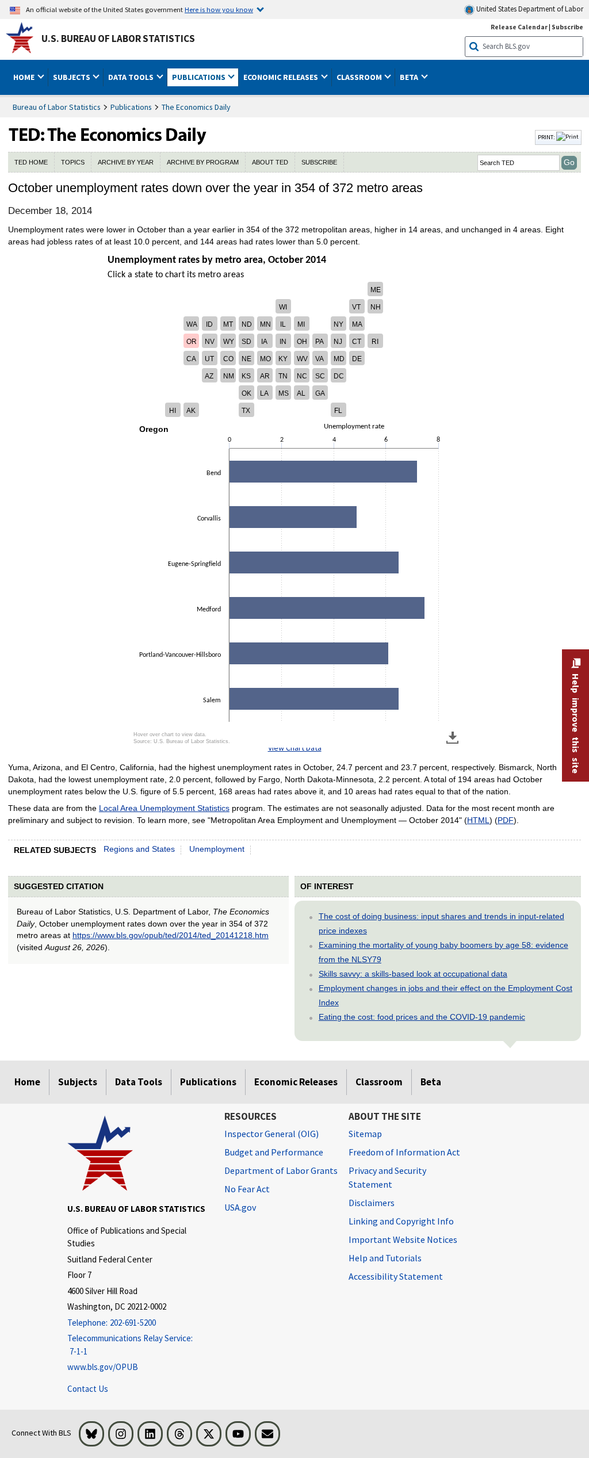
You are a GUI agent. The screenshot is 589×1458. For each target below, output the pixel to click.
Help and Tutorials (385, 1258)
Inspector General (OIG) (271, 1133)
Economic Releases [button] (281, 77)
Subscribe (567, 26)
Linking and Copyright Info (401, 1221)
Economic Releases (296, 1082)
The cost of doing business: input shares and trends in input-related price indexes (441, 923)
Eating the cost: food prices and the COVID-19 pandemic (422, 1016)
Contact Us (87, 1388)
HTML (478, 820)
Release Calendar (519, 26)
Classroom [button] (360, 77)
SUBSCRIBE (319, 162)
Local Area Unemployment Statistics (164, 808)
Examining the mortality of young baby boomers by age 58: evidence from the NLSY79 (443, 952)
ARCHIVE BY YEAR (126, 162)
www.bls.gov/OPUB (102, 1366)
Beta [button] (410, 77)
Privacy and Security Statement (387, 1177)
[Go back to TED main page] (270, 137)
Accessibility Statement (396, 1276)
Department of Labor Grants (281, 1170)
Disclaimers (372, 1202)
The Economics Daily (196, 107)
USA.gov (240, 1207)
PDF (506, 820)
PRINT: (547, 137)
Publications (131, 107)
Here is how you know (219, 9)
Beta (430, 1082)
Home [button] (24, 77)
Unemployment (216, 849)
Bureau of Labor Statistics (57, 107)
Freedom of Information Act (404, 1152)
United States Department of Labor (529, 9)
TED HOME (31, 162)
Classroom (379, 1082)
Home (27, 1082)
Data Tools (138, 1082)
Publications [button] (199, 77)
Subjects (77, 1082)
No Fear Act (247, 1189)
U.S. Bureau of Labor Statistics (118, 38)
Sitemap (365, 1133)
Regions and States (139, 849)
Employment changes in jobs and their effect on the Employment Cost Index (445, 995)
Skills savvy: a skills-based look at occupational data (413, 973)
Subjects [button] (72, 77)
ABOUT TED (270, 162)
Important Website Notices (403, 1239)
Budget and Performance (273, 1152)
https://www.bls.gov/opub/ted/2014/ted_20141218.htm (170, 935)
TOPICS (73, 162)
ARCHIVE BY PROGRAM (203, 162)
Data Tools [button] (131, 77)
